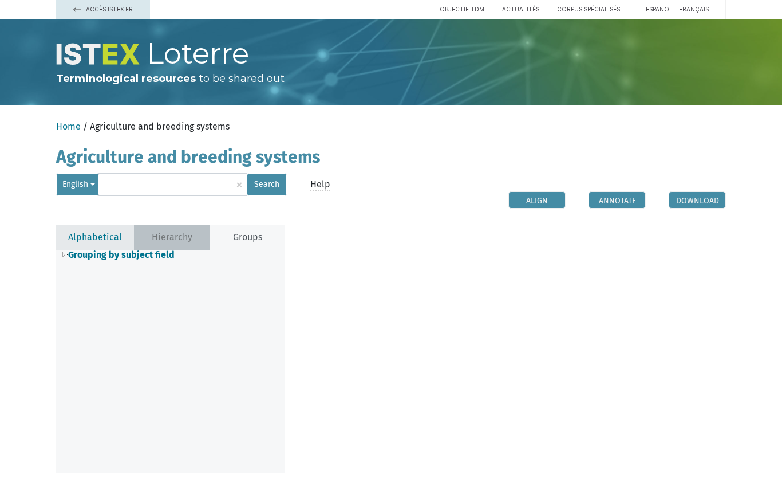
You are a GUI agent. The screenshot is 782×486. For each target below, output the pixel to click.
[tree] (170, 255)
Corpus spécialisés (588, 9)
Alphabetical (95, 237)
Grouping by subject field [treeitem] (121, 255)
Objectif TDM (462, 9)
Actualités (520, 9)
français (694, 9)
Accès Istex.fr (108, 9)
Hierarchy (172, 237)
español (659, 9)
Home (68, 126)
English (75, 184)
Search (266, 184)
